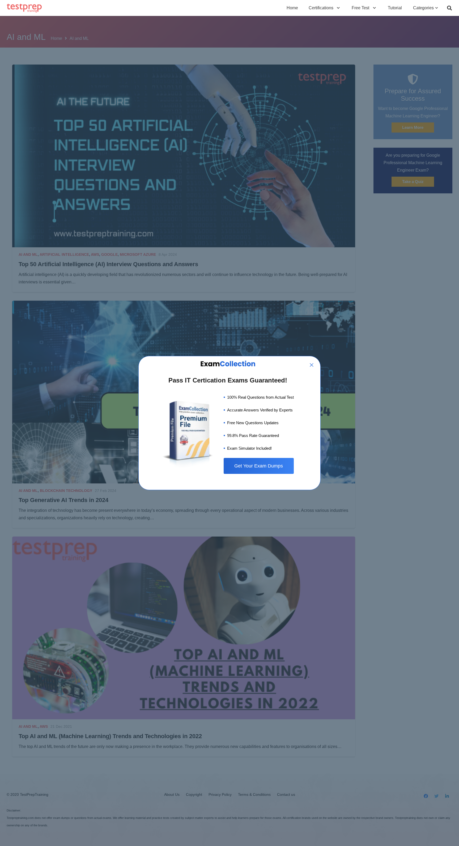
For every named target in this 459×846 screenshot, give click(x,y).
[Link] (24, 8)
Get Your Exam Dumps (258, 466)
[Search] (449, 8)
